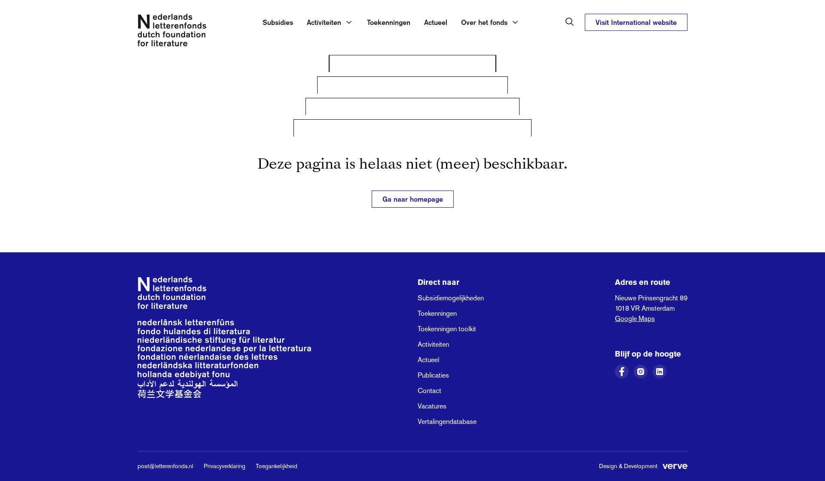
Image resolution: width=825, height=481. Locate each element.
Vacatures (432, 406)
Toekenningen (388, 22)
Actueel (435, 22)
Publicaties (433, 375)
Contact (429, 390)
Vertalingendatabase (447, 421)
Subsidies (278, 22)
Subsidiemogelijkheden (451, 298)
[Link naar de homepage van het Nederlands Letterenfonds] (172, 32)
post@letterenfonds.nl (165, 466)
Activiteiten (433, 344)
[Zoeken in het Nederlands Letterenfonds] (570, 22)
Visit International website (636, 22)
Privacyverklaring (224, 466)
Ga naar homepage (412, 199)
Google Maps (635, 318)
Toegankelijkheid (276, 466)
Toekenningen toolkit (447, 328)
